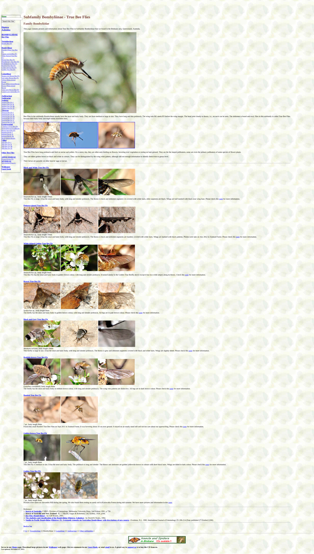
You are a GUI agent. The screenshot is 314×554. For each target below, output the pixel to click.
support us (131, 547)
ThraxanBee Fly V (8, 120)
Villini (4, 140)
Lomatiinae (60, 531)
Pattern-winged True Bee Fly (36, 205)
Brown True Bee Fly (32, 281)
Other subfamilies (86, 531)
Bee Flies (5, 37)
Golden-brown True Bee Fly (35, 433)
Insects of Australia (33, 511)
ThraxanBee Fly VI (8, 122)
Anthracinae (72, 531)
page (221, 199)
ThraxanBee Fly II (8, 114)
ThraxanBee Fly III (8, 116)
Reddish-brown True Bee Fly (36, 357)
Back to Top (28, 526)
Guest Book (93, 547)
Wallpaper (53, 547)
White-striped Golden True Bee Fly (38, 243)
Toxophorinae (35, 531)
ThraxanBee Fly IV (8, 118)
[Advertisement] (157, 6)
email (107, 547)
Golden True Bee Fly (32, 471)
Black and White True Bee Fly (36, 168)
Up (26, 531)
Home (14, 547)
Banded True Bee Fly (32, 395)
